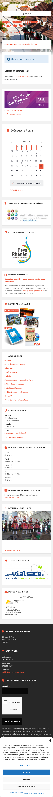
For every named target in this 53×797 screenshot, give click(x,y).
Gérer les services (26, 765)
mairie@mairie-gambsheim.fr (33, 291)
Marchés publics (29, 32)
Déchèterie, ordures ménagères (16, 392)
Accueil (4, 32)
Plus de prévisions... (12, 614)
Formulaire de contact (14, 437)
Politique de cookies (15, 792)
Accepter (27, 772)
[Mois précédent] (11, 141)
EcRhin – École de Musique (14, 384)
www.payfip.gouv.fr (12, 497)
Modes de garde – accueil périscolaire (19, 380)
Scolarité (8, 376)
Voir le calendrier (16, 190)
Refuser (26, 779)
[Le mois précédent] (41, 141)
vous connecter (22, 76)
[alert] (26, 183)
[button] (49, 740)
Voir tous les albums (13, 551)
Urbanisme (9, 368)
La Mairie (8, 360)
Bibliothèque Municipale (13, 388)
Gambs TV (8, 396)
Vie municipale (15, 32)
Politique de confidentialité (34, 793)
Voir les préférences (26, 786)
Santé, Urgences (11, 372)
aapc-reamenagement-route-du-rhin (21, 44)
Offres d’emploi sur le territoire (16, 400)
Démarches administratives (15, 364)
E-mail (6, 686)
